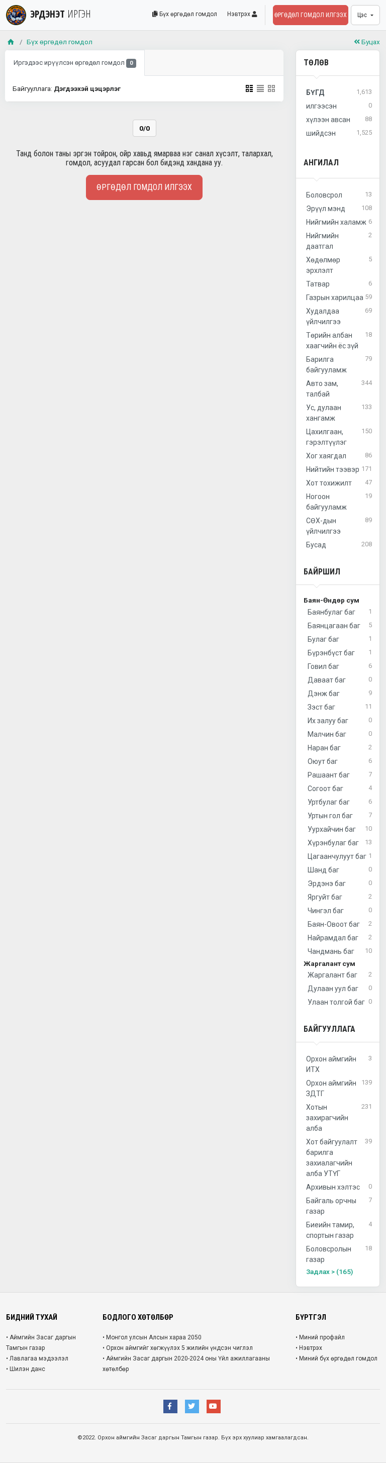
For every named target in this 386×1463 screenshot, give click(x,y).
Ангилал (321, 162)
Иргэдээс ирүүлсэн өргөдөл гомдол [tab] (73, 62)
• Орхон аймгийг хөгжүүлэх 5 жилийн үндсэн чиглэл (178, 1347)
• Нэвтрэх (309, 1347)
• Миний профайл (320, 1337)
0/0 (144, 128)
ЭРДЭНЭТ (60, 14)
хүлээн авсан (339, 119)
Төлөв (316, 62)
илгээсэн (339, 106)
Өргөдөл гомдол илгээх (310, 15)
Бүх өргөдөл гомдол (187, 14)
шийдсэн (339, 133)
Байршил (322, 571)
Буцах (370, 42)
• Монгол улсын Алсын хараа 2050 (152, 1337)
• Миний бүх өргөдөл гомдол (336, 1358)
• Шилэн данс (25, 1369)
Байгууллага (329, 1029)
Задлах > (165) (329, 1271)
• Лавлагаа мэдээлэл (37, 1358)
